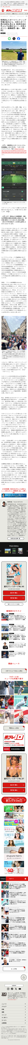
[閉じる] (26, 4)
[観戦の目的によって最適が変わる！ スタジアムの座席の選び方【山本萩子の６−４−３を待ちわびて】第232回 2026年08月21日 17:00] (7, 717)
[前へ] (0, 551)
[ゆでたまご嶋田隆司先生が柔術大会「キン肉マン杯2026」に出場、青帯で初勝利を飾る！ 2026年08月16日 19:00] (21, 717)
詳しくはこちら (6, 6)
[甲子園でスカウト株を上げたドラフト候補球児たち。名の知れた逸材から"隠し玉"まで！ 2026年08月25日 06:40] (21, 702)
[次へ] (27, 551)
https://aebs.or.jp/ (12, 999)
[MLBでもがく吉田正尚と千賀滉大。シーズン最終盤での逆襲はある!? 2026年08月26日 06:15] (7, 702)
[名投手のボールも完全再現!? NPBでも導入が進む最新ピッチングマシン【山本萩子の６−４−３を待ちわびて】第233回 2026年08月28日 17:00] (7, 688)
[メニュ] (25, 10)
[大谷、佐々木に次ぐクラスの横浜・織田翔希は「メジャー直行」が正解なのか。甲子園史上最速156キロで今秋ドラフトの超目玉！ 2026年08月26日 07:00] (21, 688)
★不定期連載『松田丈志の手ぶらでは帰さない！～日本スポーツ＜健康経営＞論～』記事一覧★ (13, 490)
